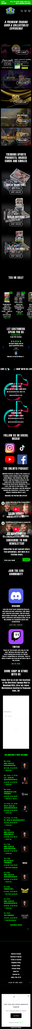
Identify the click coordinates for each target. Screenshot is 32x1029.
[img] (16, 335)
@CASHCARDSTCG (16, 395)
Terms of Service (16, 960)
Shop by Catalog (16, 954)
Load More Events (16, 925)
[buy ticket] (16, 48)
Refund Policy (16, 966)
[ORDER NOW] (16, 79)
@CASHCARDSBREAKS (16, 422)
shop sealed (16, 192)
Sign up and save (16, 982)
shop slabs (16, 220)
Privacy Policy (16, 968)
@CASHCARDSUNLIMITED (16, 392)
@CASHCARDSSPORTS (16, 418)
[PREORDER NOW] (16, 98)
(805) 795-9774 (16, 977)
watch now (16, 664)
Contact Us (16, 974)
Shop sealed (16, 224)
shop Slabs (16, 188)
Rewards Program (15, 957)
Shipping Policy (16, 963)
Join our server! (16, 625)
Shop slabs (16, 252)
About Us (16, 971)
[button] (3, 347)
